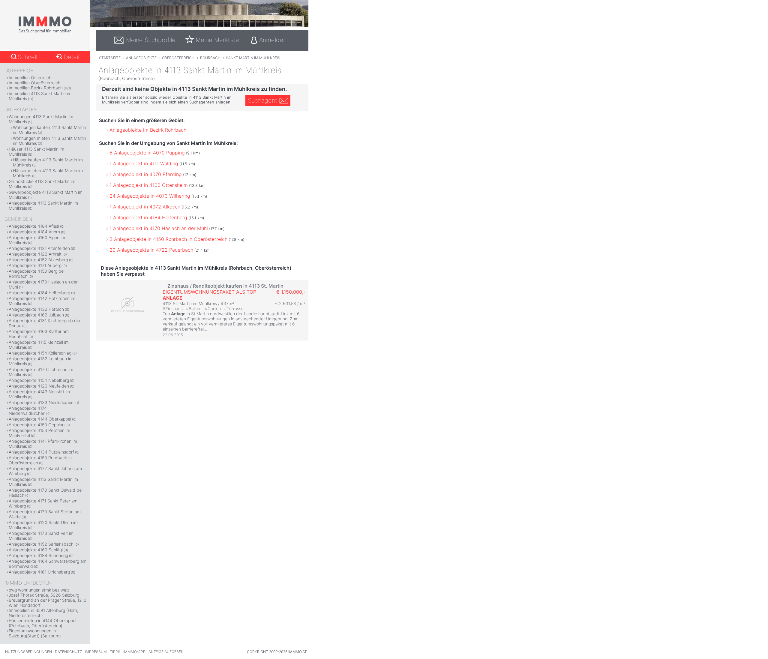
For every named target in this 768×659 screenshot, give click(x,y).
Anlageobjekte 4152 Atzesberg (38, 259)
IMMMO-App (134, 651)
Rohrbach (210, 57)
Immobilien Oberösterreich (34, 82)
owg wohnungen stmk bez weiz (39, 589)
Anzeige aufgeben (166, 651)
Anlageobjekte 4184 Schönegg (38, 555)
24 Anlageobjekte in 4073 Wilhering (150, 196)
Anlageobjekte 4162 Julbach (36, 314)
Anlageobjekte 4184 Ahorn (34, 231)
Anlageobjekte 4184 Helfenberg (39, 292)
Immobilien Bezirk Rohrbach (36, 87)
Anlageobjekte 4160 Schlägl (36, 549)
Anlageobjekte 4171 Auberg (35, 265)
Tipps (115, 651)
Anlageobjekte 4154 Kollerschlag (40, 352)
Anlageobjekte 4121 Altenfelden (39, 248)
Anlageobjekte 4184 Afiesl (34, 226)
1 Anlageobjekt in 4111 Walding (144, 163)
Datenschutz (68, 651)
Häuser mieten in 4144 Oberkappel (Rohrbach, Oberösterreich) (42, 623)
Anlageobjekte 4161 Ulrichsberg (39, 571)
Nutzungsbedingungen (28, 651)
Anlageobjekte (141, 57)
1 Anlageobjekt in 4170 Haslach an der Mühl (159, 228)
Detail (71, 57)
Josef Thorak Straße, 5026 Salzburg (44, 595)
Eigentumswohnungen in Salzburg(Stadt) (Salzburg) (35, 633)
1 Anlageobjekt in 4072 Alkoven (145, 207)
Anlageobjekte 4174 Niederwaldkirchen (28, 411)
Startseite (110, 57)
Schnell (27, 57)
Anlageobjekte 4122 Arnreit (35, 253)
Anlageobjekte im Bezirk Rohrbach (148, 130)
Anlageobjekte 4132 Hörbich (36, 309)
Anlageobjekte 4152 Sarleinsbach (41, 544)
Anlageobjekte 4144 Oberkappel (40, 418)
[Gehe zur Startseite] (45, 32)
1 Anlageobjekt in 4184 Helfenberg (148, 217)
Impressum (96, 651)
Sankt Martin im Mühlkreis (253, 57)
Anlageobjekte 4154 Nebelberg (39, 380)
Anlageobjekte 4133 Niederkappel (41, 402)
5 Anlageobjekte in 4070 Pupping (147, 153)
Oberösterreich (178, 57)
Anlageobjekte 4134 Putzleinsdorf (41, 451)
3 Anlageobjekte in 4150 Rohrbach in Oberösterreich (168, 239)
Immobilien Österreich (30, 77)
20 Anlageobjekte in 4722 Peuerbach (151, 250)
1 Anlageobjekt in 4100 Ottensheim (149, 185)
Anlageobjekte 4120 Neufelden (39, 385)
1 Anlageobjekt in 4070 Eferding (146, 174)
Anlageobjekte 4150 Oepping (36, 424)
